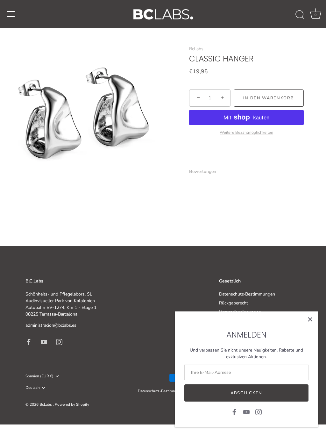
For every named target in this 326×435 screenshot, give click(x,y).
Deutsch (32, 387)
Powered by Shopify (72, 404)
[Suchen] (300, 15)
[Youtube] (246, 412)
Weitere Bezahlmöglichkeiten (246, 132)
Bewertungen (202, 171)
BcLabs (196, 49)
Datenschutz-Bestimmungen (247, 294)
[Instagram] (258, 412)
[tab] (206, 171)
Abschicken (246, 393)
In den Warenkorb (268, 98)
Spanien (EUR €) (39, 376)
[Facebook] (234, 412)
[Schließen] (310, 319)
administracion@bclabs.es (50, 325)
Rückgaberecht (233, 303)
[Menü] (11, 14)
